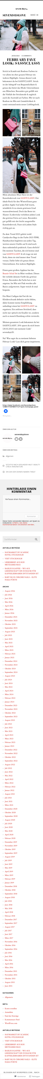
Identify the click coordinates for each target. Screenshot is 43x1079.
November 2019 (11, 845)
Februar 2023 (10, 742)
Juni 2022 (9, 772)
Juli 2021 (8, 798)
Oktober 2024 (10, 668)
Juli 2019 (8, 860)
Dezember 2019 (11, 842)
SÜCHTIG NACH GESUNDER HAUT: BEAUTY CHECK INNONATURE (23, 465)
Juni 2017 (8, 934)
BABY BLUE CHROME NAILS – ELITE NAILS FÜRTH (21, 578)
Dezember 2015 (11, 971)
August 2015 (10, 982)
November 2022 (11, 753)
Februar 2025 (10, 653)
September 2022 (11, 761)
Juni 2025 (9, 639)
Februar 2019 (10, 879)
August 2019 (10, 856)
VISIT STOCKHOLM (13, 558)
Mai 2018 (8, 908)
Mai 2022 (8, 775)
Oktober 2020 (10, 812)
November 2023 (11, 709)
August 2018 (10, 897)
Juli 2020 (8, 823)
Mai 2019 (8, 868)
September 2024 (11, 672)
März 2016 (9, 967)
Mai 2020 (9, 831)
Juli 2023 (8, 724)
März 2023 (9, 738)
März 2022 (9, 783)
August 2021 (10, 794)
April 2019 (9, 871)
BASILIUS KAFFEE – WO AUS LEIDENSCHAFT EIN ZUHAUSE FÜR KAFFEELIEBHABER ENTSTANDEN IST (22, 571)
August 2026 (10, 591)
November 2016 (11, 941)
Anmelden (9, 1012)
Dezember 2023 (11, 705)
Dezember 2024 (11, 661)
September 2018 (11, 893)
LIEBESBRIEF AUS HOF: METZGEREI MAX (15, 563)
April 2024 (9, 690)
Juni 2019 (8, 864)
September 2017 (11, 923)
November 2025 (11, 620)
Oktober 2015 (10, 978)
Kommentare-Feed (12, 1019)
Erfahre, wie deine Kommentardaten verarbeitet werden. (18, 524)
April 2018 (9, 912)
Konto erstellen (11, 1008)
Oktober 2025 (10, 624)
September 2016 (11, 949)
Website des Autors (21, 439)
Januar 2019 (9, 882)
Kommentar (31, 516)
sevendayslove (14, 15)
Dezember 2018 (11, 886)
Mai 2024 (8, 687)
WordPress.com (11, 1023)
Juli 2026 (8, 594)
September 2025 (11, 628)
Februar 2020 (10, 838)
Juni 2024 (9, 683)
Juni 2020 (9, 827)
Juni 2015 (8, 986)
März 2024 (9, 694)
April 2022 (9, 779)
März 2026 (9, 609)
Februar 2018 (10, 916)
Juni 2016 (8, 956)
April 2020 (9, 834)
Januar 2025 (9, 657)
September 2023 (11, 716)
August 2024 (10, 676)
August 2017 (10, 927)
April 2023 (9, 735)
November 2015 (11, 975)
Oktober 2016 (10, 945)
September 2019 (11, 853)
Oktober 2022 (10, 757)
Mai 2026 (8, 602)
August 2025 (10, 631)
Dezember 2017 (11, 919)
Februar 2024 (10, 698)
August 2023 (10, 720)
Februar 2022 (10, 786)
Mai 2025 (8, 642)
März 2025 (9, 650)
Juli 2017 (8, 930)
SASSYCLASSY (28, 198)
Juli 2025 (8, 635)
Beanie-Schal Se (10, 273)
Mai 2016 (8, 960)
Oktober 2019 (10, 849)
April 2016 (9, 964)
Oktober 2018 (10, 890)
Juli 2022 (8, 768)
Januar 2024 (9, 702)
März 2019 (9, 875)
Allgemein (9, 456)
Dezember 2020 (11, 809)
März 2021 (9, 805)
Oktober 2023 (10, 713)
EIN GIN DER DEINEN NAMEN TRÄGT (20, 472)
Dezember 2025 (11, 617)
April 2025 (9, 646)
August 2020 (10, 820)
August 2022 (10, 764)
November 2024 (11, 665)
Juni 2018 (8, 905)
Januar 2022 (9, 790)
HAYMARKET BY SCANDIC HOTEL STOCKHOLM (17, 553)
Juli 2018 (8, 901)
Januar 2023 (9, 746)
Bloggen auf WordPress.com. (18, 1072)
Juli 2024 (8, 679)
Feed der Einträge (12, 1016)
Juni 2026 (9, 598)
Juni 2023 (9, 727)
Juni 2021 (8, 801)
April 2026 (9, 606)
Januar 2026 (9, 613)
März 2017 (9, 938)
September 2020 (11, 816)
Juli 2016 (8, 952)
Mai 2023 (8, 731)
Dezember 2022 (11, 749)
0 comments (26, 56)
